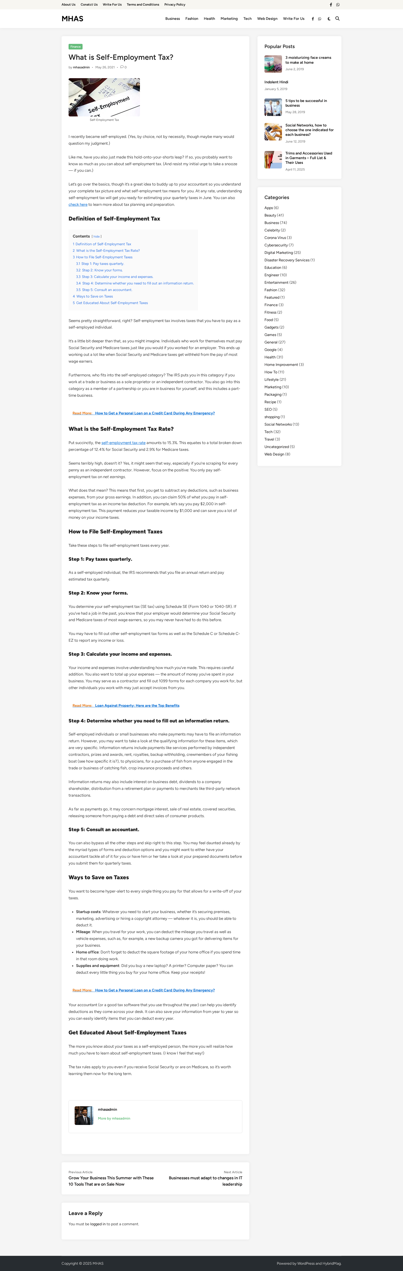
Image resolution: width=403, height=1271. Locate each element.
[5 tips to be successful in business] (273, 101)
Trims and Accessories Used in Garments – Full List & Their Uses (308, 158)
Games (270, 335)
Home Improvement (281, 364)
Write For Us (112, 5)
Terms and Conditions (143, 5)
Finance (75, 46)
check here (78, 204)
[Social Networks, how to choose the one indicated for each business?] (273, 125)
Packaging (272, 394)
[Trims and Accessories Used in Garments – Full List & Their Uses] (273, 153)
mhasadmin (81, 67)
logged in (98, 1224)
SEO (268, 409)
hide (97, 236)
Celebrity (272, 230)
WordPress (306, 1263)
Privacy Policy (174, 5)
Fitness (270, 312)
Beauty (270, 215)
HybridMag (332, 1263)
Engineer (271, 275)
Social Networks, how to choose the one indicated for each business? (309, 130)
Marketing (229, 18)
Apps (268, 208)
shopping (272, 417)
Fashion (191, 18)
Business (172, 18)
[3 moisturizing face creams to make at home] (273, 58)
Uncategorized (276, 447)
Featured (271, 297)
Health (209, 18)
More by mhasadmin (114, 1118)
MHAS (72, 18)
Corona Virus (275, 237)
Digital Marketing (278, 252)
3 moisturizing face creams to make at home (308, 59)
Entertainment (276, 282)
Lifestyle (271, 379)
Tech (247, 18)
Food (268, 320)
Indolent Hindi (276, 82)
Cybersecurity (276, 245)
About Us (69, 5)
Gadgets (271, 327)
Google (270, 349)
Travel (269, 439)
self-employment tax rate (123, 442)
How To (270, 372)
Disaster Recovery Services (286, 260)
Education (272, 267)
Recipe (270, 402)
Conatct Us (89, 5)
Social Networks (278, 424)
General (271, 342)
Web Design (267, 18)
